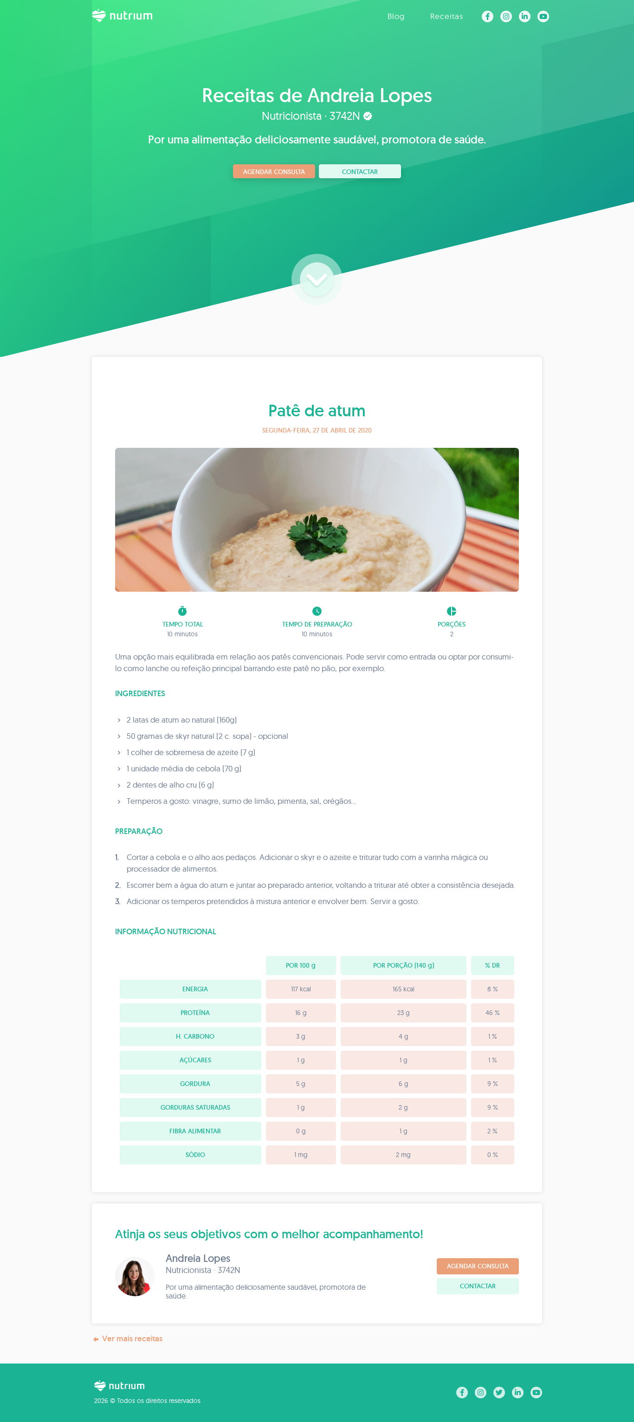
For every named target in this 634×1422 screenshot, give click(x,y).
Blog (396, 16)
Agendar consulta (274, 172)
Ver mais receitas (132, 1338)
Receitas (446, 16)
